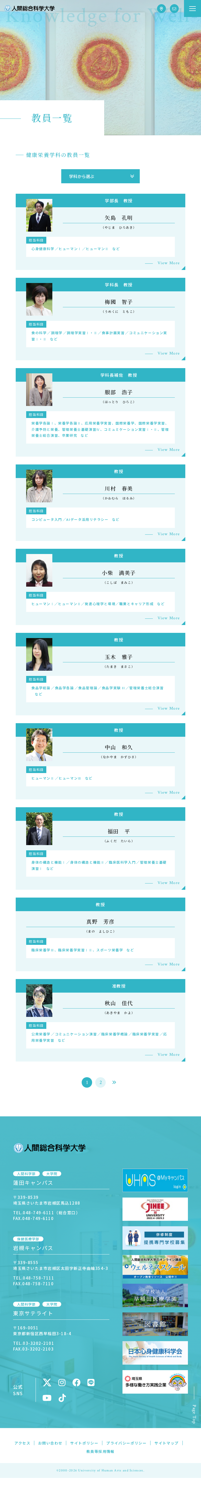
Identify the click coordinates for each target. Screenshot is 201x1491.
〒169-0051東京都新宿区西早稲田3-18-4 (42, 1330)
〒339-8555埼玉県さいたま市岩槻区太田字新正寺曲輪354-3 (60, 1265)
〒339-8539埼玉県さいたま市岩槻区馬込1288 (46, 1200)
